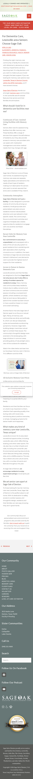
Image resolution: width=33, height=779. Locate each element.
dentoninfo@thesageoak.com (13, 6)
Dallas (4, 629)
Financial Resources (9, 53)
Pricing (5, 576)
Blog (4, 579)
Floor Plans (7, 586)
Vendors (5, 596)
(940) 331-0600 (7, 646)
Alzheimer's (6, 50)
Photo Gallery (8, 571)
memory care (15, 93)
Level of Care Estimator (12, 599)
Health (20, 53)
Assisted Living (8, 581)
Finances (22, 50)
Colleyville (6, 631)
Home (4, 566)
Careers (5, 594)
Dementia (15, 50)
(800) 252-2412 (16, 775)
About (4, 569)
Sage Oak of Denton (10, 90)
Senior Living (11, 55)
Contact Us (7, 589)
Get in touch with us (17, 523)
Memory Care (7, 584)
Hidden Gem (7, 574)
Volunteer (6, 591)
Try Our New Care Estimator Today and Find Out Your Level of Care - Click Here (16, 25)
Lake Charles (6, 634)
